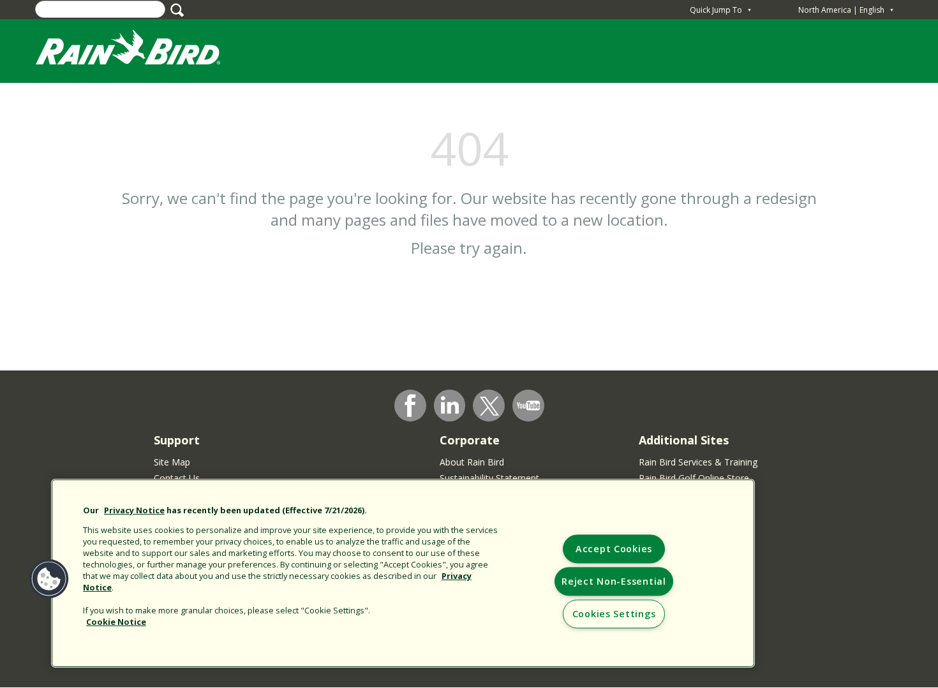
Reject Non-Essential (614, 582)
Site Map (172, 462)
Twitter (489, 406)
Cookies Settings (614, 614)
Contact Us (177, 478)
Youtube (528, 405)
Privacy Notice (134, 510)
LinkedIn (450, 405)
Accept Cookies (614, 549)
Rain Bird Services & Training (698, 462)
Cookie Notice (116, 621)
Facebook (410, 405)
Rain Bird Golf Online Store (694, 478)
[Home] (140, 50)
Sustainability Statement (489, 478)
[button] (49, 579)
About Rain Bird (472, 462)
